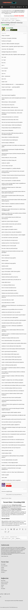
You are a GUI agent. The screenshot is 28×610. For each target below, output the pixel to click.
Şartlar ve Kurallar (4, 582)
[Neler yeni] (23, 7)
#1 (25, 33)
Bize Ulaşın (3, 580)
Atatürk (2, 569)
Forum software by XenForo (9, 607)
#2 (25, 489)
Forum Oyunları (4, 565)
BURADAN (12, 553)
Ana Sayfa (3, 588)
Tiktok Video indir (4, 556)
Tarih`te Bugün (4, 570)
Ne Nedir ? (3, 572)
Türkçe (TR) (7, 593)
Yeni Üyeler (3, 564)
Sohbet (2, 567)
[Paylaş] (24, 33)
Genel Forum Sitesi (13, 547)
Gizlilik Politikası (4, 583)
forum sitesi (23, 521)
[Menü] (2, 7)
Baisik (2, 593)
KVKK (2, 586)
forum (3, 13)
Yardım (2, 585)
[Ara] (26, 7)
